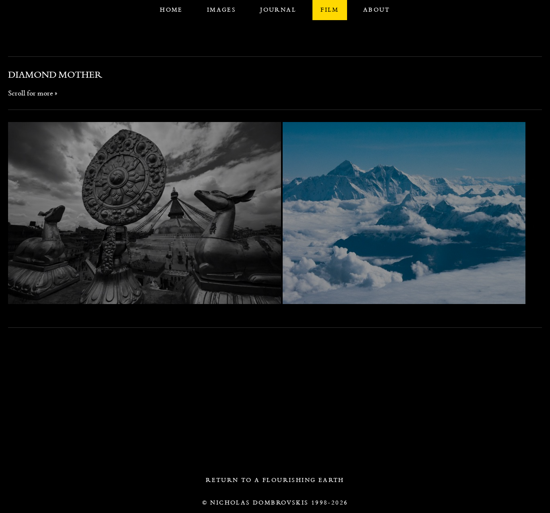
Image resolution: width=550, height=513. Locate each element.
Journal (278, 9)
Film (329, 9)
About (376, 9)
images (221, 9)
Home (171, 9)
